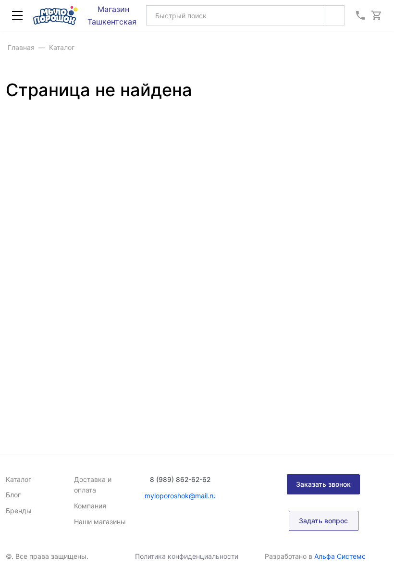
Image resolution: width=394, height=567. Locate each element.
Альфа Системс (340, 556)
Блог (13, 495)
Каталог (18, 479)
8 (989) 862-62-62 (180, 479)
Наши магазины (100, 522)
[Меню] (17, 15)
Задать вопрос (323, 521)
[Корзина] (376, 15)
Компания (90, 506)
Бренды (19, 510)
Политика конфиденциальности (186, 556)
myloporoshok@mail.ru (180, 496)
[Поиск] (335, 15)
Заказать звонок (323, 484)
